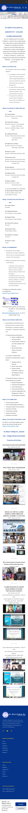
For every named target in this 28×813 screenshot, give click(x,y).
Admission (4, 745)
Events (3, 774)
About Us (4, 743)
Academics (5, 748)
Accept (21, 804)
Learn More (21, 808)
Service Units (5, 750)
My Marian (4, 767)
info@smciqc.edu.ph (10, 789)
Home (11, 16)
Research (4, 752)
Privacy (4, 771)
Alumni (3, 765)
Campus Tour (5, 769)
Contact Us (4, 776)
